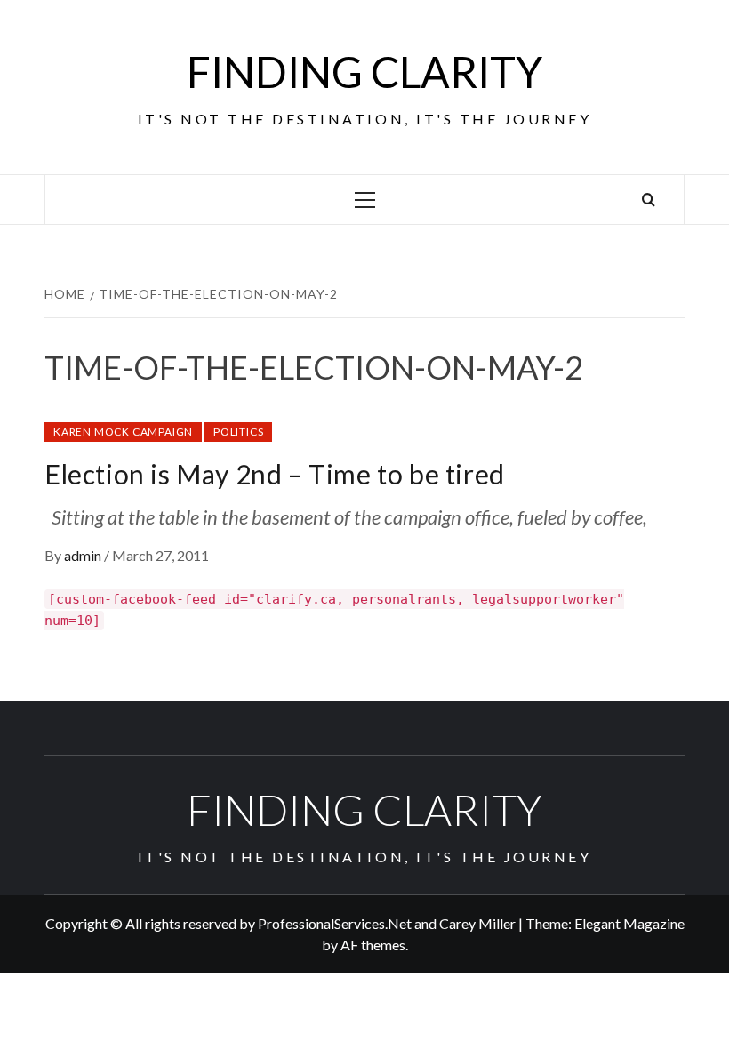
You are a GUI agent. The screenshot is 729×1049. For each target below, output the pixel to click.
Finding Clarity (364, 71)
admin (84, 555)
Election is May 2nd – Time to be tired (274, 474)
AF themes (372, 944)
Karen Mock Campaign (123, 431)
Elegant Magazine (629, 923)
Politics (238, 431)
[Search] (648, 199)
